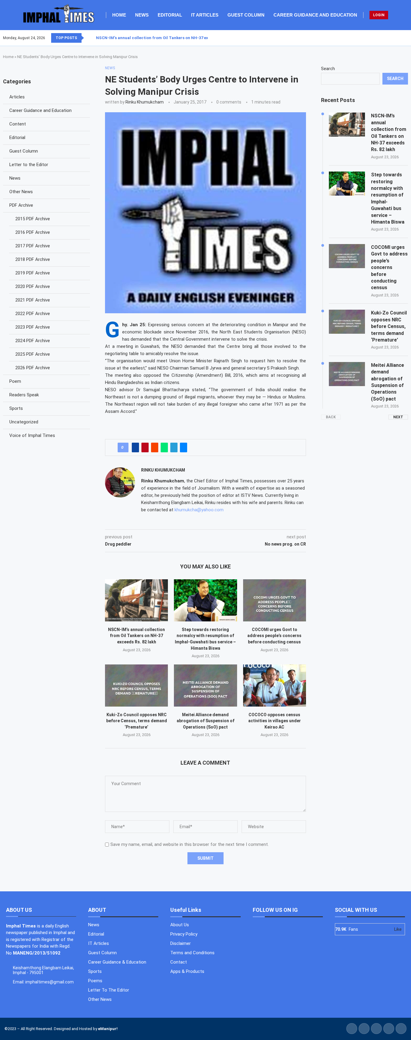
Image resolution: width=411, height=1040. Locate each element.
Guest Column (245, 14)
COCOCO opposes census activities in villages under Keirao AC (274, 720)
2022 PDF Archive (32, 313)
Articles (17, 97)
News (142, 14)
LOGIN (379, 15)
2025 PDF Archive (32, 354)
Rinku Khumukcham (144, 102)
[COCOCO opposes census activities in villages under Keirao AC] (274, 685)
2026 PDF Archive (32, 367)
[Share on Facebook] (135, 447)
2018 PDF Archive (32, 259)
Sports (16, 408)
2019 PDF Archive (32, 273)
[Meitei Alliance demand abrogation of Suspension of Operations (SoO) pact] (205, 685)
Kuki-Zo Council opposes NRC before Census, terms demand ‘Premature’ (136, 720)
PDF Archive (21, 205)
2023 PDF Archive (32, 327)
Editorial (170, 14)
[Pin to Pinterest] (145, 447)
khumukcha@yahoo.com (199, 509)
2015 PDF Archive (32, 218)
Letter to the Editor (28, 164)
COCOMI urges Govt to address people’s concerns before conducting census (274, 635)
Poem (15, 381)
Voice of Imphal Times (32, 435)
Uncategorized (23, 422)
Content (17, 124)
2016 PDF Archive (32, 232)
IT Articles (204, 14)
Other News (21, 191)
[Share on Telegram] (174, 447)
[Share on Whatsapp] (164, 447)
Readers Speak (24, 395)
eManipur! (108, 1028)
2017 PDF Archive (32, 246)
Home (119, 14)
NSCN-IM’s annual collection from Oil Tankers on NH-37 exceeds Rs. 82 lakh (136, 635)
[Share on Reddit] (154, 447)
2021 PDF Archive (32, 300)
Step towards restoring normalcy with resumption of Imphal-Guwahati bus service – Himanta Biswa (387, 198)
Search (328, 68)
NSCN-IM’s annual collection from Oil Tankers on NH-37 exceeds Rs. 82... (165, 38)
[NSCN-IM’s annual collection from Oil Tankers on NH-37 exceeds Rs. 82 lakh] (136, 600)
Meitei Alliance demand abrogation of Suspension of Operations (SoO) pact (205, 720)
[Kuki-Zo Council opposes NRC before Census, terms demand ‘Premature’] (136, 685)
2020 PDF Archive (32, 286)
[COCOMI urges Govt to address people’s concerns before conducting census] (274, 600)
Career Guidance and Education (315, 14)
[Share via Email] (183, 447)
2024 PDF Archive (32, 340)
